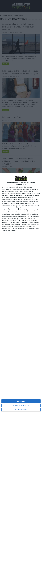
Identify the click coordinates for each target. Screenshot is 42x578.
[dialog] (21, 375)
